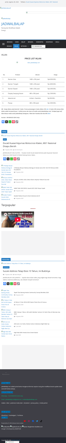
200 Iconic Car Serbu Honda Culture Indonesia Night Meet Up (31, 324)
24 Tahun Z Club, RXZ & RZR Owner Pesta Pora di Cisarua (30, 302)
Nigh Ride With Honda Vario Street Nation (26, 332)
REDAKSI (9, 46)
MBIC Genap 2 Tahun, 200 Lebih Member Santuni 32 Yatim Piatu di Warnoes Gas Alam (37, 313)
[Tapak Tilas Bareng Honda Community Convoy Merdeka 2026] (7, 293)
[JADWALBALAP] (5, 8)
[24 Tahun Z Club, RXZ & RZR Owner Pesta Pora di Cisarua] (7, 303)
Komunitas (39, 42)
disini (49, 113)
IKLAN (16, 46)
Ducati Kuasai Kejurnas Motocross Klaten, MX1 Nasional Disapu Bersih (29, 145)
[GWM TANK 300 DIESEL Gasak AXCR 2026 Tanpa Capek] (7, 189)
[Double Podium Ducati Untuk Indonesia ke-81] (7, 197)
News (17, 42)
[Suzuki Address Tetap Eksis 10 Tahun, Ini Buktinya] (33, 263)
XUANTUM (18, 429)
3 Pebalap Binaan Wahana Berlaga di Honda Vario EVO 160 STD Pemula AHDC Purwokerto (36, 168)
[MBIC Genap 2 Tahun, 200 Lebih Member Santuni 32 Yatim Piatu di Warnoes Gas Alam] (7, 314)
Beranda (9, 42)
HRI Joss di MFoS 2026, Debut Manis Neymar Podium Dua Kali (31, 179)
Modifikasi (49, 42)
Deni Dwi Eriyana (18, 149)
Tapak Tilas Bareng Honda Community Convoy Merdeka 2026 (31, 292)
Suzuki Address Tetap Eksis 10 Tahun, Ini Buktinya (26, 271)
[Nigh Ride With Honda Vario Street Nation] (7, 334)
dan (47, 109)
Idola (57, 42)
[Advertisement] (33, 243)
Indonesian (38, 46)
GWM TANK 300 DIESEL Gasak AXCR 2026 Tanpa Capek (29, 188)
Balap (23, 42)
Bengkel (30, 42)
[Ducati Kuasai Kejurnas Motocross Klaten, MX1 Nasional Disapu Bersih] (33, 136)
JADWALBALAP (12, 23)
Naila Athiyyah (17, 274)
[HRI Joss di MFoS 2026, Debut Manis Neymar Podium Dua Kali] (7, 181)
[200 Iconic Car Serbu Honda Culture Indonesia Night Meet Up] (7, 325)
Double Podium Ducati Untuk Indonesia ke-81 (27, 196)
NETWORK (24, 46)
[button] (28, 46)
